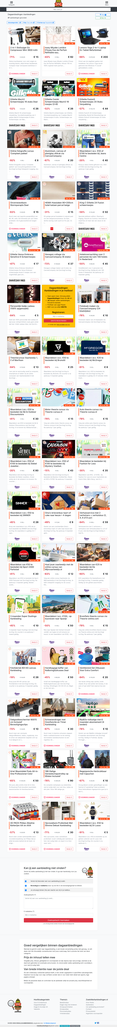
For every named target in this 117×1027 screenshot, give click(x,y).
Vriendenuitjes (65, 1013)
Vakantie (37, 1009)
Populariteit (45, 22)
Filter (103, 14)
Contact (88, 1009)
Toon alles (28, 22)
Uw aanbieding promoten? (95, 1007)
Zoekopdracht (30, 895)
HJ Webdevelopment (50, 1023)
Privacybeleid (90, 1011)
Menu (106, 5)
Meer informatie (65, 1026)
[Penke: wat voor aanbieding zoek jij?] (58, 1)
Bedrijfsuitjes (64, 1002)
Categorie (11, 5)
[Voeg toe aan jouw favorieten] (10, 29)
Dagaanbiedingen (40, 1005)
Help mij (103, 18)
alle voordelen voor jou (63, 324)
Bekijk (34, 74)
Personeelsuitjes (65, 1011)
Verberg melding (75, 1026)
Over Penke (90, 1002)
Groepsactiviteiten (66, 1007)
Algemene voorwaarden (94, 1013)
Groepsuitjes (64, 1009)
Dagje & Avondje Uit (41, 1007)
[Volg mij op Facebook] (98, 1023)
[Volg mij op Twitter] (96, 1023)
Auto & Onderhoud (40, 1002)
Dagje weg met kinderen (68, 1005)
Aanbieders (90, 1005)
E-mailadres (29, 911)
